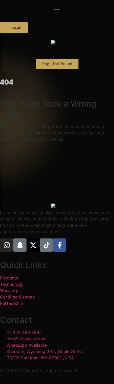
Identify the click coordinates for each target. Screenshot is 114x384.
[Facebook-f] (59, 245)
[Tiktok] (46, 245)
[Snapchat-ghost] (20, 245)
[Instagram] (6, 245)
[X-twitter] (33, 245)
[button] (57, 11)
